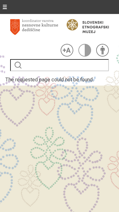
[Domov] (34, 30)
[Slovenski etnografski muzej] (85, 26)
